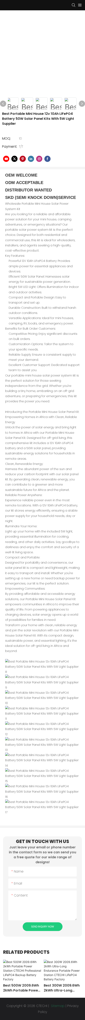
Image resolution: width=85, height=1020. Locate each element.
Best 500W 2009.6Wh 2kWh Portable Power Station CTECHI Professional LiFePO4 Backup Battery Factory (21, 988)
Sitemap (57, 1005)
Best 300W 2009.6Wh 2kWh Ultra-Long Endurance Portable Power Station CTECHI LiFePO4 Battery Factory (62, 988)
